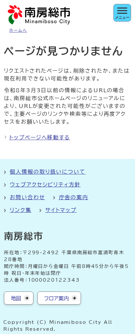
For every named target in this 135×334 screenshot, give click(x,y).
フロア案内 (56, 298)
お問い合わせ (27, 197)
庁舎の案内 (73, 197)
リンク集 (20, 210)
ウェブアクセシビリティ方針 (45, 184)
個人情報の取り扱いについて (48, 171)
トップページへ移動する (39, 137)
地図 (16, 298)
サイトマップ (61, 210)
